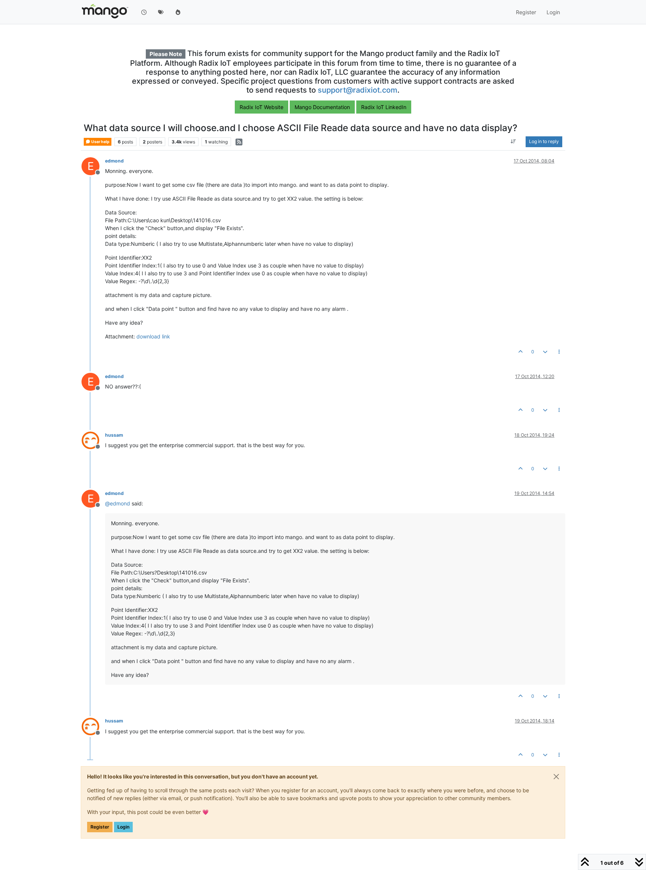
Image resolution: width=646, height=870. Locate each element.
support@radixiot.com (357, 90)
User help (100, 141)
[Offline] (93, 440)
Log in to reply (544, 142)
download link (153, 336)
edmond (114, 161)
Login (123, 827)
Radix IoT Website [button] (261, 107)
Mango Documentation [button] (322, 107)
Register (99, 827)
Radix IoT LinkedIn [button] (383, 107)
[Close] (556, 777)
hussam (114, 435)
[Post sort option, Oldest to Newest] (513, 142)
